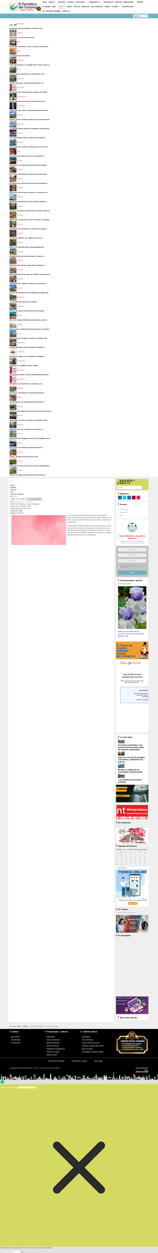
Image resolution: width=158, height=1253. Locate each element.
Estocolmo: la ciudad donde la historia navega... (29, 165)
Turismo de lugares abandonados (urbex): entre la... (30, 210)
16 (121, 859)
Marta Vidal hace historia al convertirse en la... (28, 101)
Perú (18, 151)
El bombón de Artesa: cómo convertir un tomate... (29, 46)
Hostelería (21, 342)
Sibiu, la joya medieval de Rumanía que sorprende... (30, 329)
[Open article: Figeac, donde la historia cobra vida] (13, 452)
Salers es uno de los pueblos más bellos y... (27, 429)
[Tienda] (132, 888)
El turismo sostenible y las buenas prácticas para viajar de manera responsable (131, 747)
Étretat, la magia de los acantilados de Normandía (130, 771)
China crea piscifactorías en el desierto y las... (27, 74)
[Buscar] (13, 496)
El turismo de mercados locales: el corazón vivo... (29, 192)
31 (126, 864)
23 (121, 862)
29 (117, 864)
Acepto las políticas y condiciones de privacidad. (131, 566)
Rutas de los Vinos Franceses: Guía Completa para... (30, 466)
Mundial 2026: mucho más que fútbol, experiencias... (30, 274)
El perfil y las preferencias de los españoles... (27, 156)
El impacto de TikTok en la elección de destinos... (29, 183)
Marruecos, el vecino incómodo (22, 37)
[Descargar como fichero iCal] (21, 501)
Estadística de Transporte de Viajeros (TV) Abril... (29, 92)
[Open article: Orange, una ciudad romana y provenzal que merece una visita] (13, 406)
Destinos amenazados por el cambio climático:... (29, 201)
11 (130, 857)
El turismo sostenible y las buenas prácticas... (27, 393)
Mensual (13, 487)
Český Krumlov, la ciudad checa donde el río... (27, 402)
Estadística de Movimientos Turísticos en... (26, 28)
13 (140, 857)
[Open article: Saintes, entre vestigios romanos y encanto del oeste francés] (13, 333)
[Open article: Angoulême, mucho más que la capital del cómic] (13, 415)
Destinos (20, 142)
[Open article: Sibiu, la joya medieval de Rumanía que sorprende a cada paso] (13, 324)
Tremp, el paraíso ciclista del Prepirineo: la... (27, 83)
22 (117, 862)
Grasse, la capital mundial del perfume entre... (28, 475)
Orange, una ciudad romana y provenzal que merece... (31, 411)
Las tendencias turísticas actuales (23, 302)
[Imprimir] (14, 481)
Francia (19, 115)
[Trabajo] (132, 1005)
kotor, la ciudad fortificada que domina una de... (29, 320)
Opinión (20, 33)
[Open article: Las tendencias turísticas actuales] (13, 297)
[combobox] (129, 487)
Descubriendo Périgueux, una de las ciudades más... (30, 438)
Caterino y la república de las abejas (24, 365)
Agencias (20, 124)
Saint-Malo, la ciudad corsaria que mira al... (26, 447)
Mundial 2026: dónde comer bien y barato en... (28, 265)
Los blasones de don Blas (20, 56)
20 (140, 859)
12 (135, 857)
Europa (19, 160)
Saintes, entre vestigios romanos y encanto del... (29, 338)
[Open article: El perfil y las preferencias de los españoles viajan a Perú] (13, 151)
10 (126, 857)
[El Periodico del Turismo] (26, 6)
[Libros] (132, 793)
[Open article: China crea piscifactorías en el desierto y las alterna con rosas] (13, 69)
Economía (20, 24)
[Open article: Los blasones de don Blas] (13, 51)
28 (145, 862)
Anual (12, 485)
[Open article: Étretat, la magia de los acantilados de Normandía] (121, 766)
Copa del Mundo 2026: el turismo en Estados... (28, 138)
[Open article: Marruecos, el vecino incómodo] (13, 33)
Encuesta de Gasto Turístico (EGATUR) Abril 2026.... (30, 374)
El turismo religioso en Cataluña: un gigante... (27, 356)
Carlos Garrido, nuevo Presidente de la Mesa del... (29, 110)
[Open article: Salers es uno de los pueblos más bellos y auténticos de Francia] (13, 424)
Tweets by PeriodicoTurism (125, 912)
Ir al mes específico (17, 494)
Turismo (20, 169)
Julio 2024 (130, 849)
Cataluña (20, 60)
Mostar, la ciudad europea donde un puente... (27, 311)
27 (140, 862)
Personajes (21, 96)
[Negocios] (132, 924)
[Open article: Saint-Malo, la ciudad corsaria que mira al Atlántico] (13, 443)
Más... (19, 42)
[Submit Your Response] (22, 1251)
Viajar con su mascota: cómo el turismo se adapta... (30, 220)
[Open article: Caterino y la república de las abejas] (13, 361)
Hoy (11, 492)
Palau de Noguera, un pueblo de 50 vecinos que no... (30, 65)
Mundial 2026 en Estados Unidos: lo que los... (27, 256)
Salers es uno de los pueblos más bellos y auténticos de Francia (131, 759)
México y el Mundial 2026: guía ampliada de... (27, 247)
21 (144, 859)
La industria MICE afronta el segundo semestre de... (30, 128)
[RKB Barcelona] (132, 835)
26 (135, 862)
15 (116, 859)
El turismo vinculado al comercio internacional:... (29, 174)
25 (131, 862)
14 (144, 857)
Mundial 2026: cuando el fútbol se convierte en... (29, 283)
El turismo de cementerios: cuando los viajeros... (29, 229)
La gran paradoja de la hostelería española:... (27, 347)
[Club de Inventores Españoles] (132, 650)
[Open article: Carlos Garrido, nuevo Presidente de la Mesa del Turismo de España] (13, 106)
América (20, 133)
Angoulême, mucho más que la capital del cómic (29, 420)
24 (126, 862)
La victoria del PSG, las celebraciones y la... (26, 238)
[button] (52, 2)
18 (131, 859)
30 (122, 864)
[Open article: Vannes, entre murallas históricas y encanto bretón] (13, 115)
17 (126, 859)
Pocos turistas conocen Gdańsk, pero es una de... (29, 147)
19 (135, 859)
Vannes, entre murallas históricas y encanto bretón (30, 119)
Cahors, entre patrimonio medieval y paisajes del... (29, 292)
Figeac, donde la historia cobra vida (24, 456)
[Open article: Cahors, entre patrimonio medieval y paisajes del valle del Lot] (13, 288)
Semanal (13, 489)
